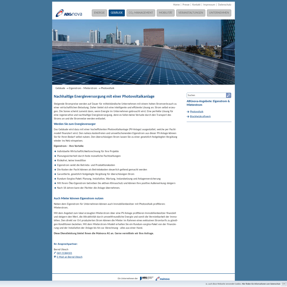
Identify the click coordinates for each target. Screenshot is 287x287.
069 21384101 (64, 253)
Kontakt (196, 4)
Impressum (209, 4)
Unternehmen (219, 12)
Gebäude (117, 12)
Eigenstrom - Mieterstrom (83, 88)
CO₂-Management (141, 12)
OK (283, 284)
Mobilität (165, 12)
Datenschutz (224, 4)
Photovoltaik (107, 88)
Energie (99, 12)
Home (176, 4)
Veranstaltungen (190, 12)
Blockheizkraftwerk (200, 116)
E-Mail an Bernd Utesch (69, 257)
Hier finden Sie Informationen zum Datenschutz (261, 284)
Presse (186, 4)
